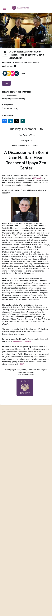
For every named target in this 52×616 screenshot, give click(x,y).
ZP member (38, 178)
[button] (15, 66)
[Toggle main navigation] (4, 8)
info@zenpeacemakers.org (13, 98)
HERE (21, 364)
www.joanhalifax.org (22, 341)
